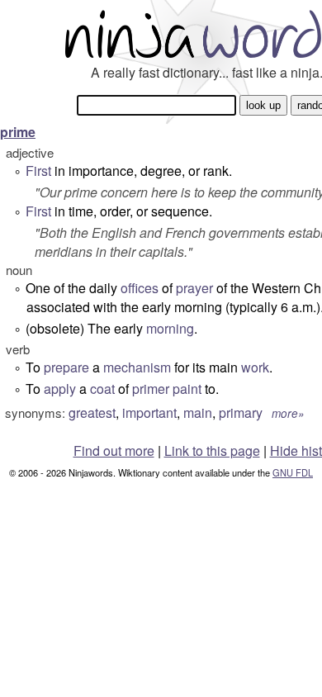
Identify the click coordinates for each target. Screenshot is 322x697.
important (149, 412)
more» (288, 413)
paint (187, 388)
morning (170, 328)
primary (241, 412)
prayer (194, 287)
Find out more (113, 450)
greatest (92, 412)
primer (150, 388)
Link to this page (212, 450)
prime (18, 131)
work (255, 367)
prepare (66, 367)
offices (140, 287)
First (38, 170)
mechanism (137, 367)
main (197, 412)
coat (102, 388)
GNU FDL (292, 472)
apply (60, 388)
